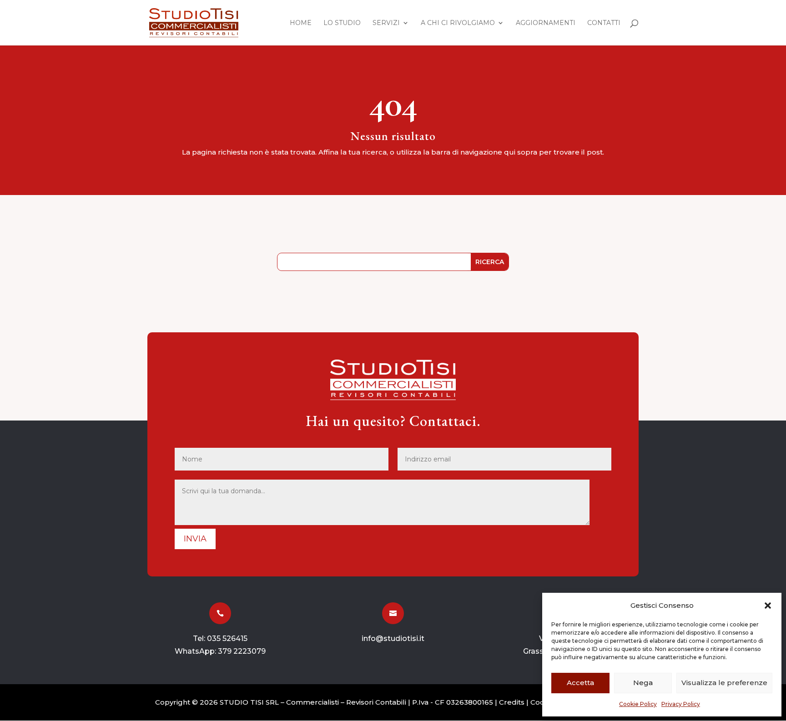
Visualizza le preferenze (724, 682)
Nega (643, 682)
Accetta (580, 682)
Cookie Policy (638, 704)
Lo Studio (342, 23)
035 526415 (227, 638)
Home (301, 23)
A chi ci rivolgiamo (458, 23)
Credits (511, 702)
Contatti (603, 23)
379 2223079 (242, 651)
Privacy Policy (680, 704)
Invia (195, 539)
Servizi (386, 23)
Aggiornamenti (545, 23)
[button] (767, 605)
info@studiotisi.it (393, 638)
